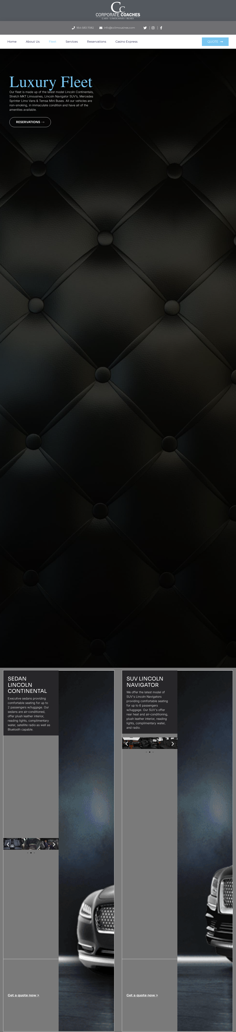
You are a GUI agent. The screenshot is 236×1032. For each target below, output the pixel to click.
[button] (8, 844)
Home (12, 41)
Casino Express (126, 41)
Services (72, 41)
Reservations (96, 41)
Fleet (52, 41)
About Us (33, 41)
